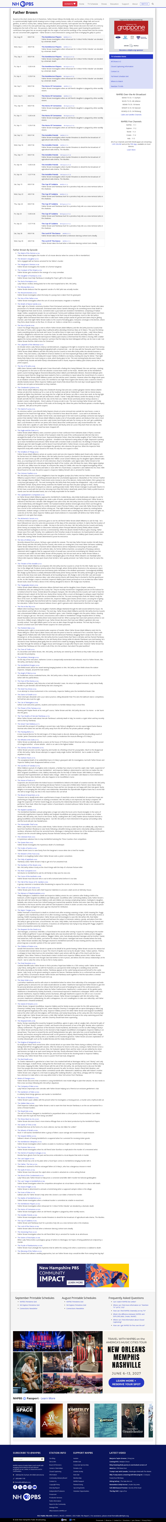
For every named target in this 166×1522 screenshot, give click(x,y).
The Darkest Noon (26, 758)
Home (81, 4)
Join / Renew (136, 1520)
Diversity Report (54, 1488)
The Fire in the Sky (26, 606)
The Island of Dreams (27, 1004)
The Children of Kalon (27, 946)
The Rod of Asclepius (27, 281)
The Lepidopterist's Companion (31, 495)
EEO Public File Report (81, 1516)
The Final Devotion (26, 963)
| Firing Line (122, 1458)
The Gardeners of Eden (28, 1092)
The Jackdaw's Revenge (28, 657)
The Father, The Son (27, 1164)
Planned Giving (78, 1485)
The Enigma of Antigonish (29, 1042)
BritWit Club (77, 1462)
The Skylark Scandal (27, 810)
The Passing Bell (26, 732)
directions (40, 1475)
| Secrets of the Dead (125, 1488)
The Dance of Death (27, 694)
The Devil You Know (27, 689)
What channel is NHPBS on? (58, 1511)
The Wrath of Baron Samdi (29, 304)
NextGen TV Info (117, 86)
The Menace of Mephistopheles (31, 893)
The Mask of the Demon (29, 253)
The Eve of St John (26, 366)
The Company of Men (28, 1086)
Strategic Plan (53, 1507)
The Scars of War (26, 1192)
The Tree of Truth (26, 649)
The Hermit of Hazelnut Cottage (32, 1153)
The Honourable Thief (27, 824)
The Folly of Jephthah (27, 859)
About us (108, 1520)
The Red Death (25, 1059)
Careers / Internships (56, 1468)
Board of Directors (55, 1465)
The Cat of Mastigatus (28, 702)
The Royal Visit (25, 1111)
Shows (104, 4)
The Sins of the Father (28, 298)
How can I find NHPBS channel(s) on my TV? (129, 1311)
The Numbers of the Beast (29, 865)
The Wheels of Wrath (28, 1130)
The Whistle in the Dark (28, 740)
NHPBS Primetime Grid (28, 1302)
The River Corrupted (27, 871)
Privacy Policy (146, 1520)
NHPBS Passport (78, 1481)
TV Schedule (93, 4)
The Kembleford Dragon (28, 665)
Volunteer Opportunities (81, 1491)
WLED (62, 1516)
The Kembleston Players (29, 1204)
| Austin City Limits (125, 1485)
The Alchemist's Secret (28, 518)
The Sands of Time (27, 1125)
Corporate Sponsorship (81, 1465)
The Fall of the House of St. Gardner (33, 882)
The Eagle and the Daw (28, 430)
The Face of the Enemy (28, 681)
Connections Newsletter (28, 1308)
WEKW (68, 1516)
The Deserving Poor (27, 1232)
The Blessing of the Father (30, 1251)
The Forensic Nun (26, 1147)
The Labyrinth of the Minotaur (30, 345)
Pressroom (52, 1494)
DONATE (68, 3)
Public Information (55, 1501)
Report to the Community (57, 1504)
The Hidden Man (26, 1103)
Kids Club (76, 1475)
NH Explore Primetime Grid (29, 1305)
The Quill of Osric (26, 1170)
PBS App (133, 144)
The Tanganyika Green (28, 585)
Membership (77, 1478)
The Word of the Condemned (31, 1175)
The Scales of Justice (27, 848)
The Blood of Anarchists (28, 795)
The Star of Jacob (26, 325)
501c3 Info (52, 1462)
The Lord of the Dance (28, 1226)
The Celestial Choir (26, 837)
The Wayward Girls (26, 1021)
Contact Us (115, 71)
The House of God (26, 780)
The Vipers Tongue (26, 910)
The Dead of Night (27, 1187)
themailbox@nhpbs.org (22, 1482)
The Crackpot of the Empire (30, 270)
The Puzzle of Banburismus (30, 1245)
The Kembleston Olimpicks (30, 1142)
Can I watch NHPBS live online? (124, 1302)
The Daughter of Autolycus (29, 276)
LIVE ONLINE (117, 144)
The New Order (25, 980)
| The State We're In (121, 1481)
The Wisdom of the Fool (28, 854)
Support (125, 4)
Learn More (131, 150)
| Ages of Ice (118, 1491)
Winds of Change (26, 1078)
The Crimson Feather (27, 473)
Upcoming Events (78, 1488)
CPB (73, 1520)
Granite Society (78, 1471)
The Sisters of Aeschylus (29, 1237)
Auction (75, 1458)
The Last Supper (26, 1158)
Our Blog (52, 1458)
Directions (126, 1520)
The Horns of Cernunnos (29, 1209)
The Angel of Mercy (27, 673)
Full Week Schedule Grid (119, 76)
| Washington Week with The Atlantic (130, 1471)
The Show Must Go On (28, 1119)
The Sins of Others (26, 540)
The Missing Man (26, 287)
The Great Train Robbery (29, 724)
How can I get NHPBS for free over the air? (129, 1325)
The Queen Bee (25, 842)
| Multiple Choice (120, 1462)
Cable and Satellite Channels (131, 115)
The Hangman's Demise (28, 264)
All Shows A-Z (116, 61)
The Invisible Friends (27, 1215)
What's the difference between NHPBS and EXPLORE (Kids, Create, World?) (128, 1315)
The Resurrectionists (27, 293)
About (135, 4)
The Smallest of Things (28, 452)
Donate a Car (77, 1468)
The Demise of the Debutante (30, 748)
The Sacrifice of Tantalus (29, 766)
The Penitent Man (26, 628)
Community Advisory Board (58, 1478)
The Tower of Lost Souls (29, 888)
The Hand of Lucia (26, 409)
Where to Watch (117, 81)
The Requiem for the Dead (29, 929)
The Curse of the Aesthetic (29, 876)
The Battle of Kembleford (29, 1198)
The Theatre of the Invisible (30, 564)
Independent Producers (57, 1491)
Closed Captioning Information (122, 66)
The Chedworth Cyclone (28, 387)
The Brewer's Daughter (28, 259)
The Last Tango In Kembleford (31, 1181)
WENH (55, 1516)
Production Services (55, 1498)
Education (114, 4)
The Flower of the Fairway (29, 708)
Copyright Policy (54, 1485)
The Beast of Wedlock (28, 1098)
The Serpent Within (27, 1136)
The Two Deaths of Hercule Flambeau (33, 716)
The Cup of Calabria (27, 1221)
